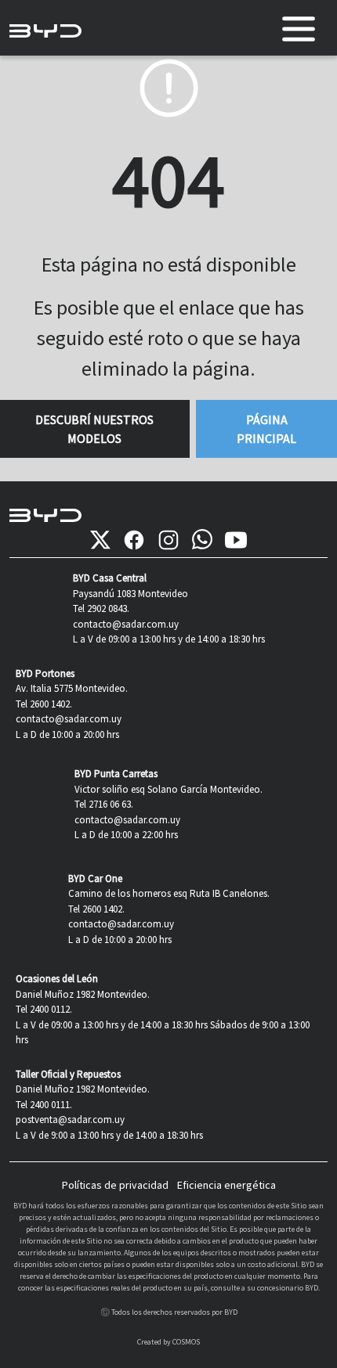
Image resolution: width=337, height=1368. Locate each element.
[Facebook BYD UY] (134, 540)
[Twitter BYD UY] (100, 540)
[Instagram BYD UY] (168, 540)
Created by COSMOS (168, 1342)
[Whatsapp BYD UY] (202, 540)
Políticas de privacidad (115, 1185)
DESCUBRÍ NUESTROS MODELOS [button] (94, 429)
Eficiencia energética (226, 1185)
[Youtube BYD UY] (236, 540)
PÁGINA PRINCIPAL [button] (266, 429)
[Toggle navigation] (299, 29)
